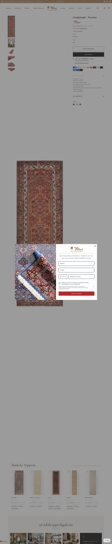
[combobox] (63, 276)
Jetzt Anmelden (76, 293)
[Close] (95, 246)
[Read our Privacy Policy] (93, 287)
